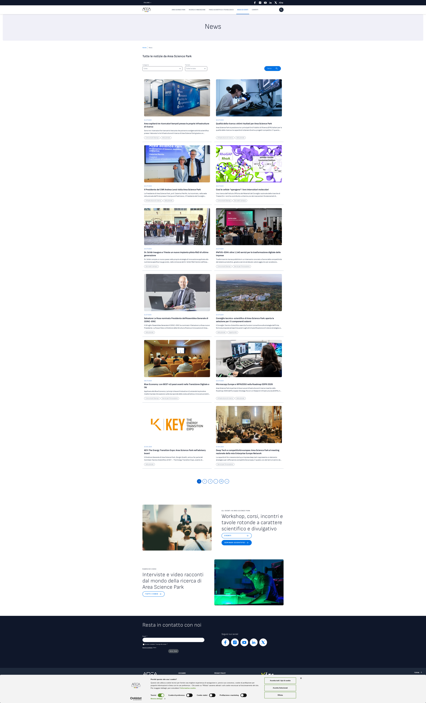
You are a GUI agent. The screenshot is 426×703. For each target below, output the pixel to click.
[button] (281, 10)
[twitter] (276, 2)
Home (144, 48)
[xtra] (281, 2)
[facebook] (255, 2)
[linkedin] (270, 2)
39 (221, 481)
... (215, 481)
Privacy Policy (220, 673)
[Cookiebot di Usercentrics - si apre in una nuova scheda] (136, 698)
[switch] (189, 695)
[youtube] (265, 2)
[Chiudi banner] (301, 678)
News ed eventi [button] (242, 10)
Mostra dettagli (157, 699)
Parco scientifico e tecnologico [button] (221, 10)
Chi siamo (182, 673)
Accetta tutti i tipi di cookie (280, 680)
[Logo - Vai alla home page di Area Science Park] (146, 10)
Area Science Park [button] (178, 10)
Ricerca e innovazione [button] (197, 10)
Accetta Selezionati (280, 688)
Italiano (147, 3)
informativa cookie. (188, 688)
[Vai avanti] (227, 481)
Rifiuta (280, 695)
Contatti (255, 10)
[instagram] (260, 2)
